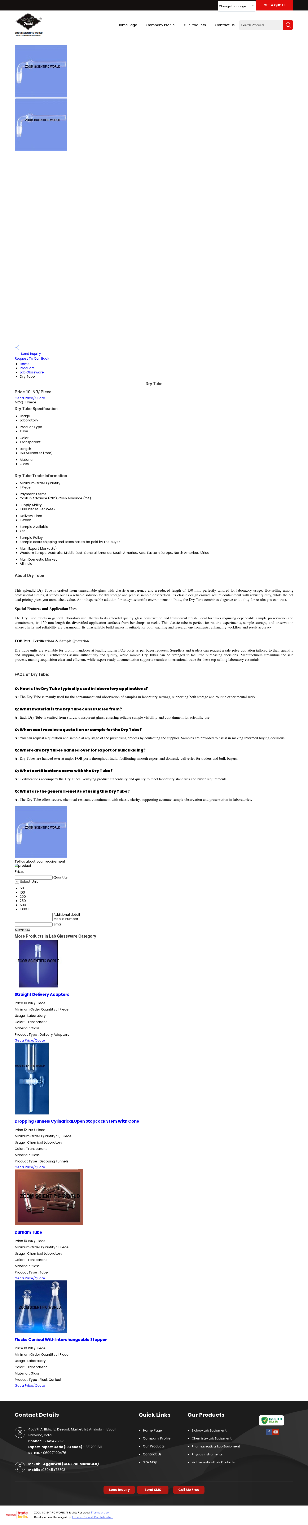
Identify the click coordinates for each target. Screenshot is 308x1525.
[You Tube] (275, 1435)
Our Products (195, 25)
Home (25, 363)
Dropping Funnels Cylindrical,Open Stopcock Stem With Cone (77, 1121)
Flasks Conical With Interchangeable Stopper (61, 1339)
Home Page (127, 25)
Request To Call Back (32, 358)
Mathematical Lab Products (213, 1462)
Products (27, 368)
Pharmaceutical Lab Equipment (216, 1446)
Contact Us (225, 25)
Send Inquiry (30, 353)
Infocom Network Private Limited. (92, 1517)
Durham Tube (28, 1232)
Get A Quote (274, 5)
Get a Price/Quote (30, 398)
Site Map (150, 1462)
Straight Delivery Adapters (42, 994)
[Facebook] (269, 1435)
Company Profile (160, 25)
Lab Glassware (32, 372)
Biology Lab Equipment (209, 1430)
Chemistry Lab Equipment (212, 1438)
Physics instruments (207, 1454)
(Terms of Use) (100, 1512)
